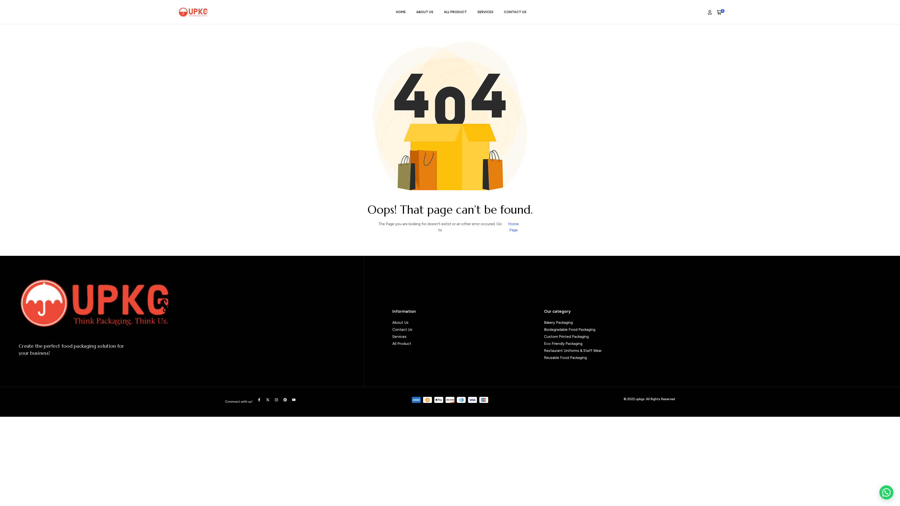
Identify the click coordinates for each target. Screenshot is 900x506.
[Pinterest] (285, 400)
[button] (886, 492)
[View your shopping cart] (719, 12)
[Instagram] (276, 400)
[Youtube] (294, 400)
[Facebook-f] (259, 400)
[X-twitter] (268, 400)
